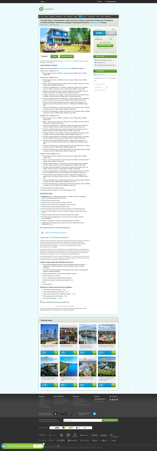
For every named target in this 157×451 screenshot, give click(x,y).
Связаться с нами (98, 401)
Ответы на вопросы (45, 407)
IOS (64, 61)
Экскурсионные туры (100, 84)
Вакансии (42, 403)
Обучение (70, 16)
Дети (102, 16)
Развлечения (59, 16)
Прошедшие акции (59, 403)
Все (39, 16)
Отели (98, 16)
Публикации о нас (44, 401)
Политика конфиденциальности (82, 405)
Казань (42, 1)
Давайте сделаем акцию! (60, 399)
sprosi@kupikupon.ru (99, 399)
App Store (58, 413)
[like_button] (113, 29)
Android (70, 61)
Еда (42, 16)
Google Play (68, 413)
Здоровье (52, 16)
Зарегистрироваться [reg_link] (111, 1)
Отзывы (54, 56)
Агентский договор (79, 399)
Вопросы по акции (66, 56)
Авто (65, 16)
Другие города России (100, 90)
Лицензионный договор (80, 401)
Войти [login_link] (100, 1)
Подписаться (38, 446)
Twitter (115, 400)
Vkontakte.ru (113, 400)
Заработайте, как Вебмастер (61, 401)
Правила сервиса (44, 405)
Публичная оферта (78, 403)
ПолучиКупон (92, 16)
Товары (76, 16)
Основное (44, 56)
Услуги (85, 16)
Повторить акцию (105, 45)
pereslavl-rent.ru (100, 74)
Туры (80, 16)
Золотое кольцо (98, 87)
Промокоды (108, 16)
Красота (47, 16)
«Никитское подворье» (64, 68)
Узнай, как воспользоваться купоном (55, 232)
